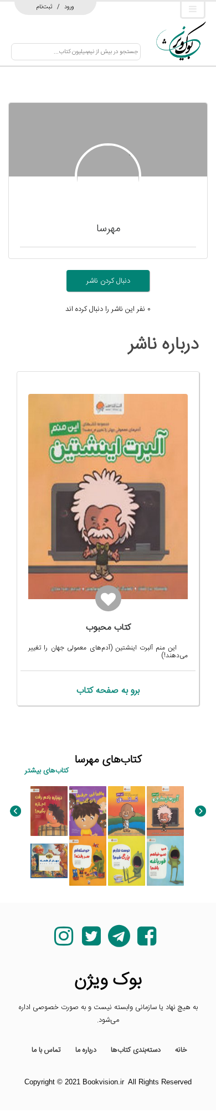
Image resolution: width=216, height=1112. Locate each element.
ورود (69, 7)
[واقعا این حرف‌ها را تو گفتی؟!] (87, 811)
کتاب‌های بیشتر (47, 771)
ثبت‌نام (45, 7)
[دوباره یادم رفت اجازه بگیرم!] (49, 811)
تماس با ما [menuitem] (46, 1050)
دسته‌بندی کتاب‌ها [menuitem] (136, 1050)
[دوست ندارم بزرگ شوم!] (126, 861)
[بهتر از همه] (49, 861)
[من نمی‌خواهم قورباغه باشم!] (165, 861)
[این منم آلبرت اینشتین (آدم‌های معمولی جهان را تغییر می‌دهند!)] (165, 811)
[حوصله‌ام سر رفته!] (87, 861)
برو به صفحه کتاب (108, 690)
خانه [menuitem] (181, 1050)
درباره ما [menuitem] (85, 1050)
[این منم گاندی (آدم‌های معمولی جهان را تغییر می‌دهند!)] (126, 811)
